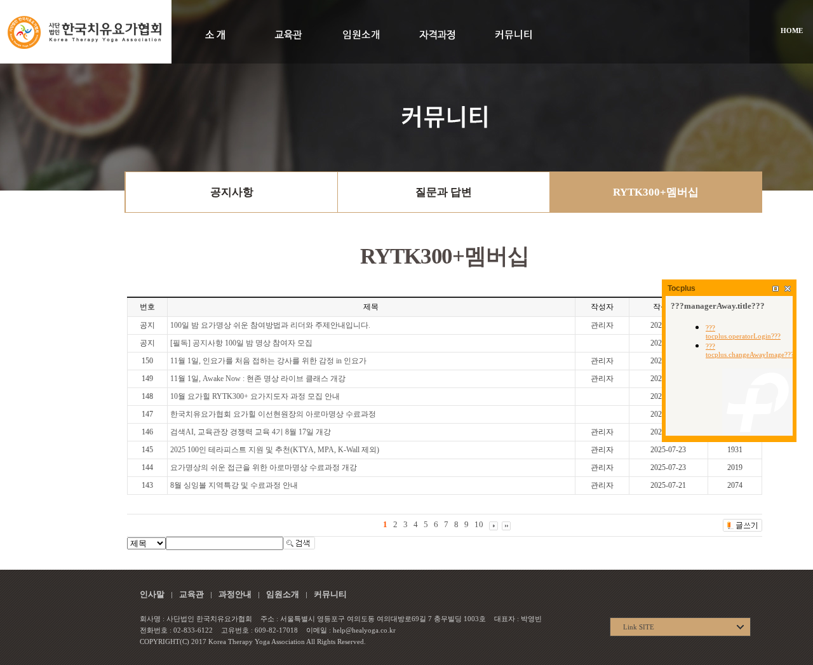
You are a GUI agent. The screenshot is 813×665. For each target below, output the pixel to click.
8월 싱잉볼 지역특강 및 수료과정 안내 (234, 485)
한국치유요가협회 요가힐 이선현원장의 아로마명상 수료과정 (273, 414)
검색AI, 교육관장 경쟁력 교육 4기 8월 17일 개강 (250, 431)
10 (478, 524)
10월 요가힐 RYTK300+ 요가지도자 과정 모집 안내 (255, 396)
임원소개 (282, 594)
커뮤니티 (330, 594)
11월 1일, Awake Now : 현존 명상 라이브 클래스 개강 (258, 378)
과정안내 (235, 594)
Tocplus (681, 288)
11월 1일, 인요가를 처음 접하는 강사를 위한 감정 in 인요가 (268, 360)
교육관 (191, 594)
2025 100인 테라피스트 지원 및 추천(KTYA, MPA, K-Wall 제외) (274, 449)
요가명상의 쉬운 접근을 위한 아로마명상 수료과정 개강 (263, 467)
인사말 (152, 594)
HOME (792, 30)
